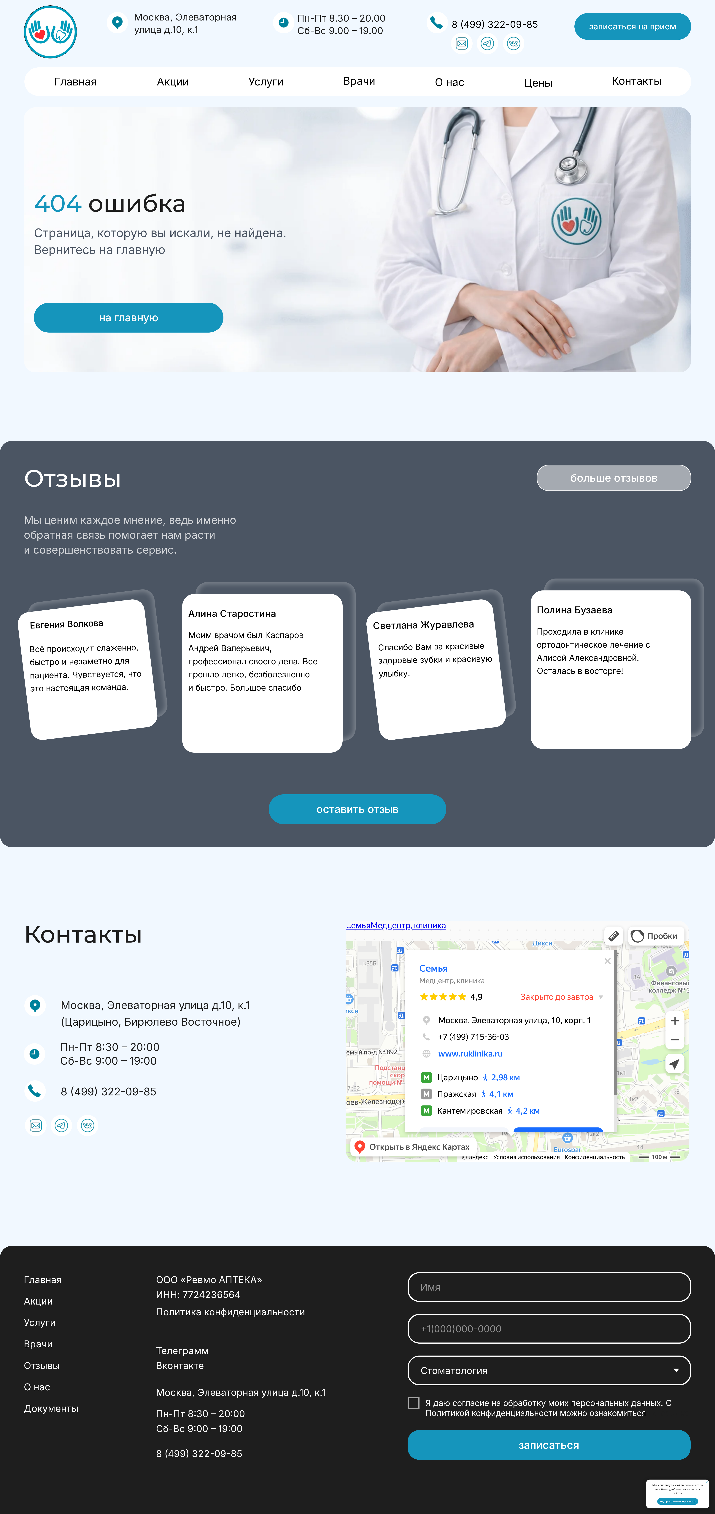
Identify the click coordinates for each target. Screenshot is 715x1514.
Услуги (266, 81)
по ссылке (668, 1413)
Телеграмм (182, 1350)
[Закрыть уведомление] (706, 1482)
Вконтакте (180, 1365)
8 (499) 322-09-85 (495, 24)
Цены (538, 82)
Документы (51, 1408)
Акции (173, 81)
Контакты (637, 80)
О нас (450, 82)
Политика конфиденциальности (230, 1312)
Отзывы (42, 1365)
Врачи (359, 80)
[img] (50, 31)
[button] (632, 26)
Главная (75, 81)
